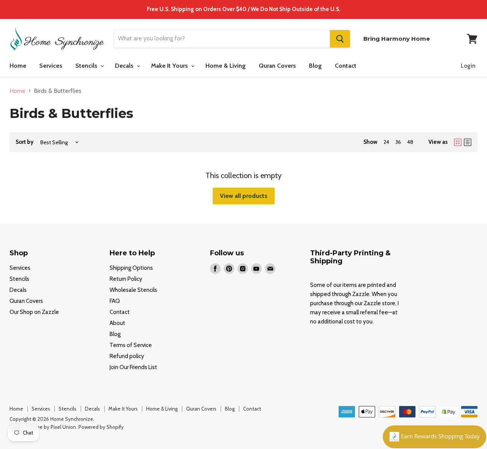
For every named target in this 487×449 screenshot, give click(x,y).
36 (398, 142)
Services (50, 65)
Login (468, 65)
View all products (243, 195)
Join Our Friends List (133, 367)
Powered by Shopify (101, 427)
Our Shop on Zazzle (34, 312)
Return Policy (126, 278)
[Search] (340, 39)
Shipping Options (131, 267)
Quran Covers (277, 65)
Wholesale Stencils (133, 290)
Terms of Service (131, 345)
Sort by (24, 142)
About (117, 323)
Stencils (87, 65)
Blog (315, 65)
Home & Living (225, 65)
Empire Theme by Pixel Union (43, 427)
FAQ (115, 301)
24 (386, 142)
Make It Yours (170, 65)
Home (18, 65)
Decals (125, 65)
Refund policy (127, 356)
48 (410, 142)
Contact (345, 65)
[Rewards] (434, 436)
